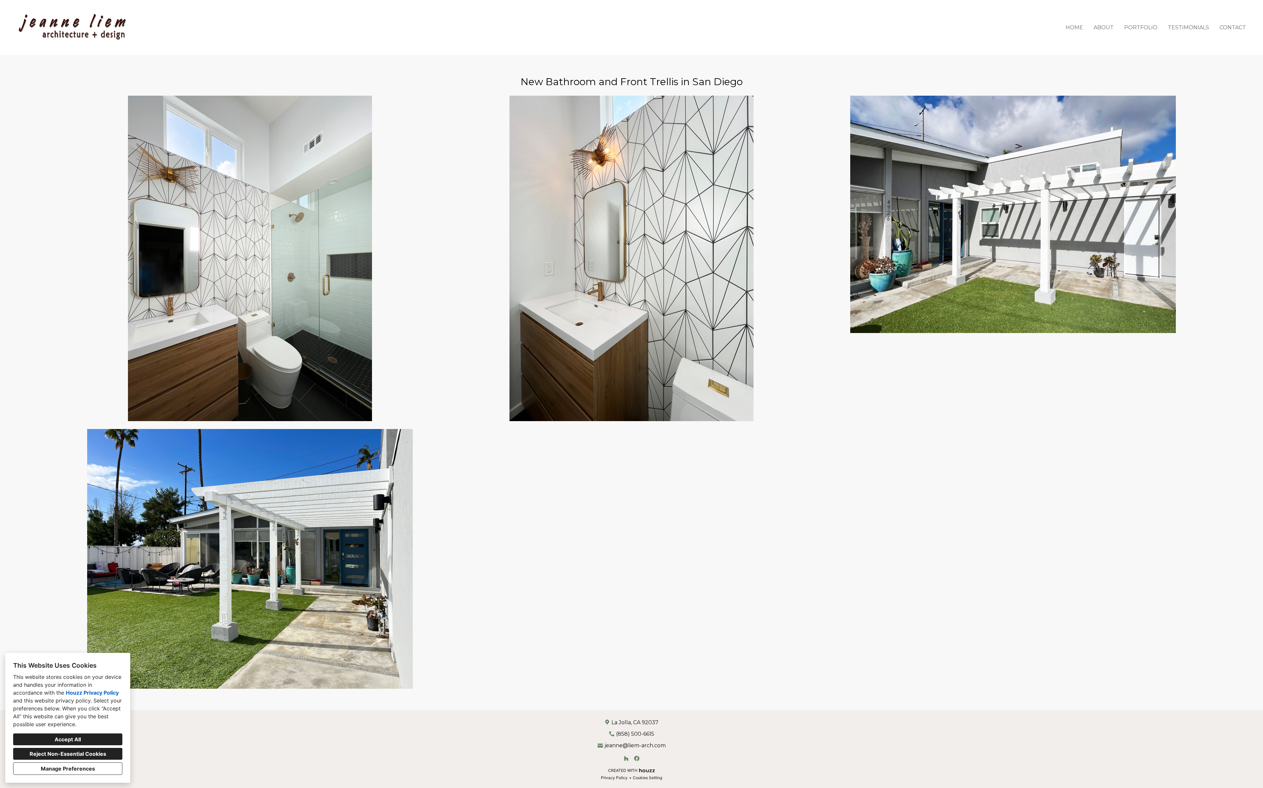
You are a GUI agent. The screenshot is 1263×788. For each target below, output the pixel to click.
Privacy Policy (614, 777)
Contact (1233, 27)
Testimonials (1188, 27)
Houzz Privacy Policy (92, 692)
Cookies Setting (647, 777)
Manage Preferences (68, 768)
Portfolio (1140, 27)
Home (1074, 27)
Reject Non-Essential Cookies (68, 754)
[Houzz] (626, 758)
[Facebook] (636, 758)
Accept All (68, 739)
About (1104, 27)
